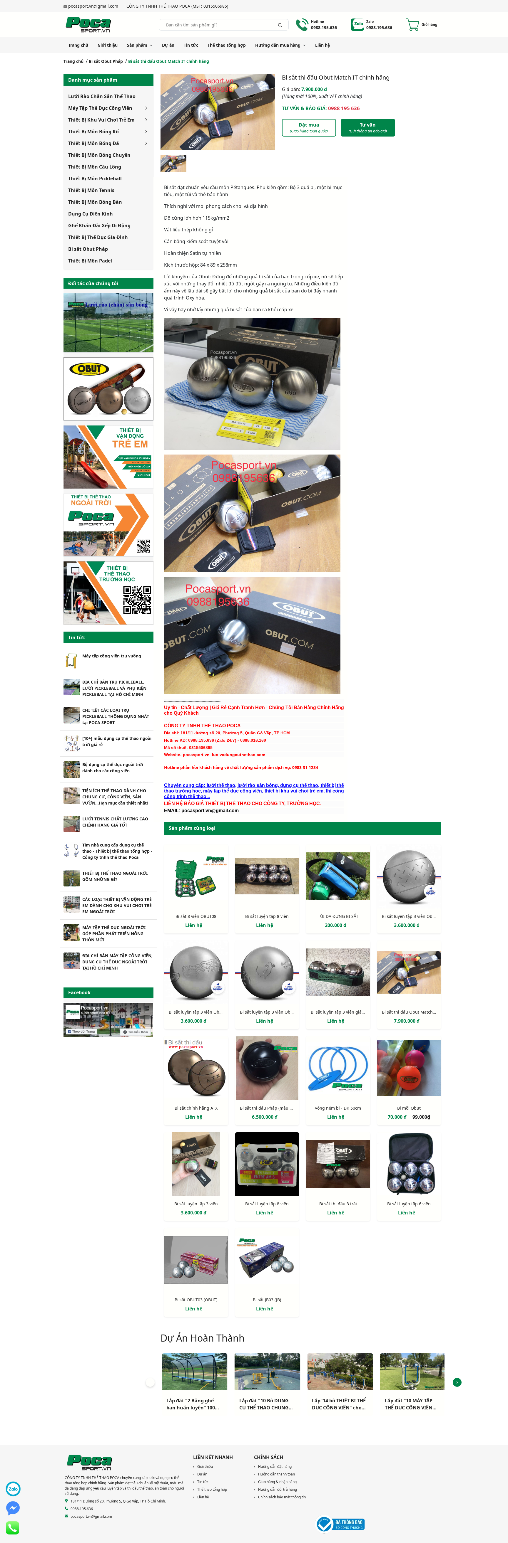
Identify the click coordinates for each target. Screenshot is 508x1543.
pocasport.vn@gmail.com (93, 6)
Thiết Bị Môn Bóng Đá (93, 143)
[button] (150, 1382)
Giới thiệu (108, 45)
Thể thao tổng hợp (227, 45)
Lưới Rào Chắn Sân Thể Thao (102, 96)
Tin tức (191, 45)
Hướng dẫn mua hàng (277, 45)
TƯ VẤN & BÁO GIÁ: (321, 108)
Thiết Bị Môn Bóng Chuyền (99, 155)
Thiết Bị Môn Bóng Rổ (93, 131)
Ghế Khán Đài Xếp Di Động (99, 225)
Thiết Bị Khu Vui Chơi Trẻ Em (101, 120)
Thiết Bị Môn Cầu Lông (94, 167)
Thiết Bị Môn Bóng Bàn (95, 202)
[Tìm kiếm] (280, 24)
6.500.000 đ (265, 1117)
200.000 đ (335, 925)
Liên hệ (322, 45)
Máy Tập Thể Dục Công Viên (100, 108)
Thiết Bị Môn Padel (90, 261)
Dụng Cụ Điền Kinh (90, 214)
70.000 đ (398, 1117)
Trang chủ (78, 45)
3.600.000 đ (407, 925)
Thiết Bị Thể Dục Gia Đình (98, 237)
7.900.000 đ (304, 89)
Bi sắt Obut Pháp (106, 61)
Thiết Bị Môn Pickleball (95, 178)
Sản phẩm (137, 45)
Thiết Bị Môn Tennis (91, 190)
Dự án (168, 45)
